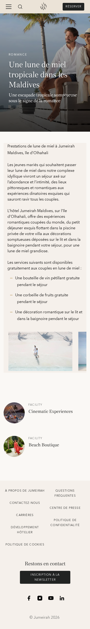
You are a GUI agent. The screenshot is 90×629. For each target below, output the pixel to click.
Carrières (25, 515)
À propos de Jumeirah (25, 490)
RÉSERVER (73, 6)
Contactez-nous (25, 502)
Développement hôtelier (25, 530)
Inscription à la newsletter (45, 577)
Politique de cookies (25, 544)
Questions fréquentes (65, 493)
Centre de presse (65, 508)
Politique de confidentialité (65, 523)
